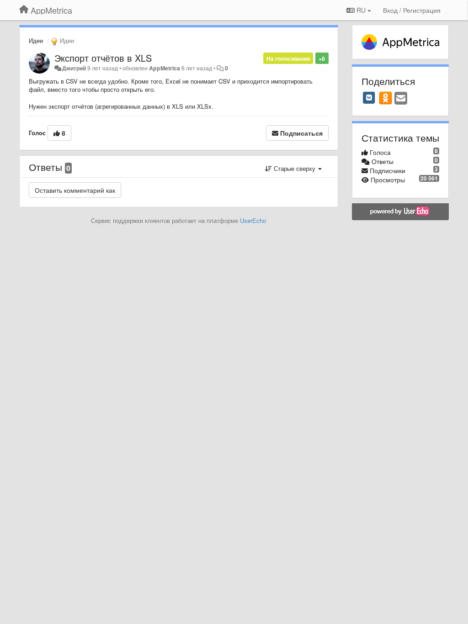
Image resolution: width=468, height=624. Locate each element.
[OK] (385, 98)
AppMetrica (164, 68)
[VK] (369, 98)
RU (361, 10)
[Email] (400, 98)
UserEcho (253, 220)
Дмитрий (74, 68)
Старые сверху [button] (294, 168)
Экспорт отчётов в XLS (103, 57)
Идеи (36, 40)
